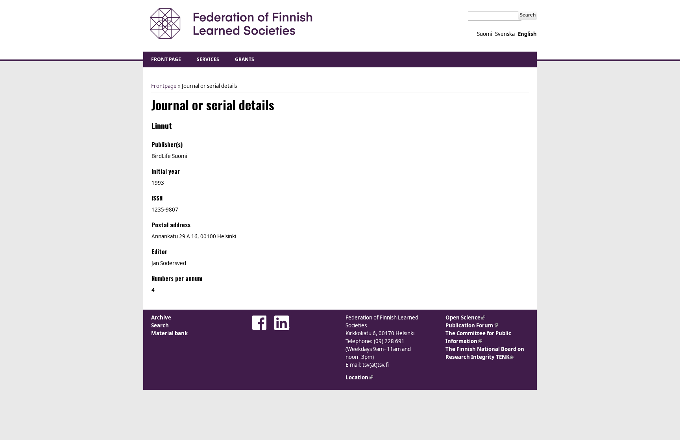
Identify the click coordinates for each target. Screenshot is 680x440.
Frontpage (164, 85)
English (527, 33)
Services (208, 59)
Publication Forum (471, 325)
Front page (166, 59)
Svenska (505, 33)
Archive (161, 317)
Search (160, 325)
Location (359, 377)
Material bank (169, 333)
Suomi (484, 33)
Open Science (465, 317)
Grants (244, 59)
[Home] (230, 24)
